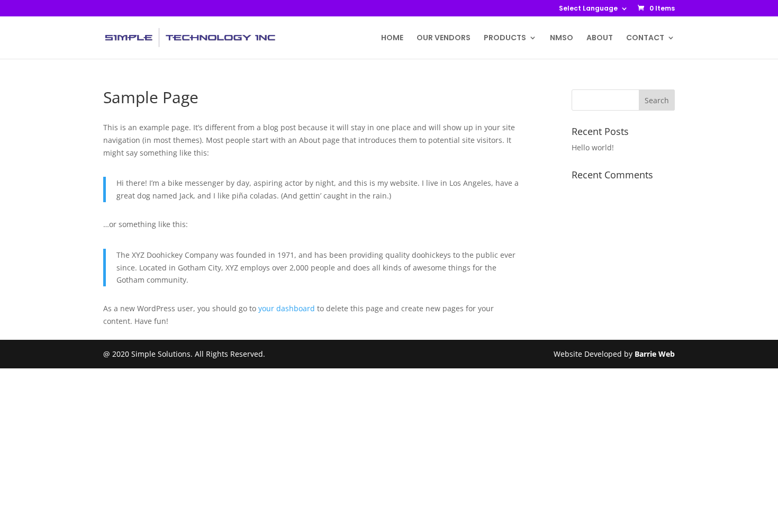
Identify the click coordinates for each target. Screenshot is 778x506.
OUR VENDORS (444, 38)
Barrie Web (655, 354)
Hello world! (593, 147)
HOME (392, 38)
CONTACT (645, 38)
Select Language (588, 9)
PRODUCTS (505, 38)
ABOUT (599, 38)
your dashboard (286, 308)
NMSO (561, 38)
